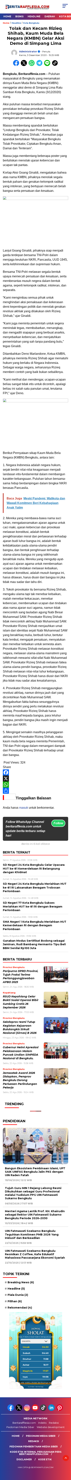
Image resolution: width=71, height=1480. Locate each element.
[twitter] (19, 1410)
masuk (23, 807)
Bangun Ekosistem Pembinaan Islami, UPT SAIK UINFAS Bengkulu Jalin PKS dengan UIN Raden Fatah (35, 1172)
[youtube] (35, 1410)
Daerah (49, 16)
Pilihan (15, 1301)
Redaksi (54, 1422)
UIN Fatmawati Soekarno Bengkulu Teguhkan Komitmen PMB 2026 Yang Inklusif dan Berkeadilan (32, 1234)
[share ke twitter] (25, 65)
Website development (51, 1427)
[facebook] (11, 1410)
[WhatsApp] (35, 785)
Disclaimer (24, 1459)
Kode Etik (45, 1459)
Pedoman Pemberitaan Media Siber (33, 1446)
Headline (34, 16)
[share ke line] (48, 65)
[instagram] (27, 1410)
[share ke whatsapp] (32, 65)
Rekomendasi (20, 1307)
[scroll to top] (66, 1458)
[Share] (35, 791)
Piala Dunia (18, 1295)
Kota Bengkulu (31, 23)
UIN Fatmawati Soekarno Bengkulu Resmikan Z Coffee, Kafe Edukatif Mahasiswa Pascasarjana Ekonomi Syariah (35, 1254)
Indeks (42, 1422)
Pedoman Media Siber (20, 1427)
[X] (35, 778)
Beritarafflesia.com (24, 1422)
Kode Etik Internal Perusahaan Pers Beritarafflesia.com (35, 1453)
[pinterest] (60, 1410)
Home (7, 16)
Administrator (28, 51)
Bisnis (19, 16)
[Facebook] (35, 772)
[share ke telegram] (39, 65)
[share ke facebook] (17, 65)
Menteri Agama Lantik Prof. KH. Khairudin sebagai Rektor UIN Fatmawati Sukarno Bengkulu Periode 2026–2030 (35, 1214)
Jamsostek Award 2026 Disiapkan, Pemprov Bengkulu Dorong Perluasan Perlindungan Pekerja (20, 1080)
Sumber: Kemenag (35, 1387)
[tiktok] (43, 1410)
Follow (58, 823)
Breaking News (21, 1282)
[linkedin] (51, 1410)
